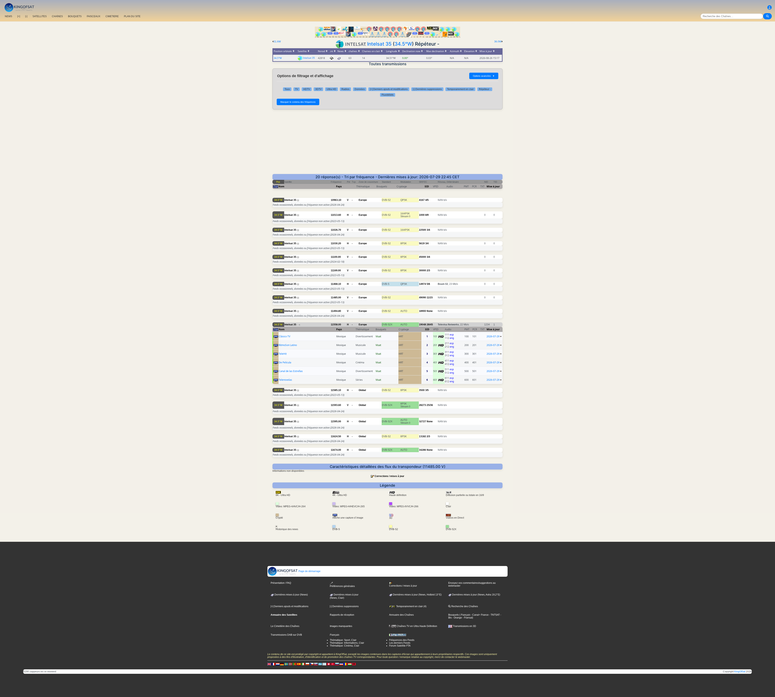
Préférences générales (342, 586)
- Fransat (467, 617)
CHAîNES (57, 16)
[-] (26, 16)
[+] (18, 16)
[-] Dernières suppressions (427, 89)
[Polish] (307, 664)
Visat (378, 336)
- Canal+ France (479, 614)
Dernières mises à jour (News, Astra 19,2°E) (475, 594)
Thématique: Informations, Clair (347, 642)
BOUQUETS (75, 16)
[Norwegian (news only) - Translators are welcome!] (290, 664)
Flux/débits (388, 94)
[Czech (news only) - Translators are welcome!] (311, 664)
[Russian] (337, 664)
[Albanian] (354, 664)
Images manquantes (341, 626)
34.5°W (403, 44)
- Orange (457, 617)
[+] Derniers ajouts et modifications (389, 89)
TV (296, 89)
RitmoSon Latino (288, 345)
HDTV (306, 89)
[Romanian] (345, 664)
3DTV (318, 89)
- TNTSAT (494, 614)
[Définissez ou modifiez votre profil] (769, 7)
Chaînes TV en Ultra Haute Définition (416, 626)
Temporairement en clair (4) (411, 606)
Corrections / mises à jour (389, 476)
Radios (345, 89)
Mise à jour (493, 186)
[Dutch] (278, 664)
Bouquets (453, 614)
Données (360, 89)
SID (427, 186)
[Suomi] (324, 664)
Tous (287, 89)
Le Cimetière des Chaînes (285, 626)
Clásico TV (284, 336)
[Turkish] (333, 664)
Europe (363, 200)
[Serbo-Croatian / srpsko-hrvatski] (341, 664)
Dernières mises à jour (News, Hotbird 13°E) (417, 594)
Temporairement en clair (460, 89)
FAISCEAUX (93, 16)
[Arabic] (328, 664)
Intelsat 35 (379, 44)
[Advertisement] (387, 143)
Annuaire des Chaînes (401, 614)
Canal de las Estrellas (291, 371)
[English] (269, 664)
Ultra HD (331, 89)
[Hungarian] (350, 664)
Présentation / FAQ (281, 583)
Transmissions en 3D (464, 626)
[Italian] (303, 664)
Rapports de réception (342, 614)
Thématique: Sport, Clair (343, 640)
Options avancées (484, 76)
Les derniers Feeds (399, 642)
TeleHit (283, 353)
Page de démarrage (309, 571)
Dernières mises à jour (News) (291, 594)
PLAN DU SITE (132, 16)
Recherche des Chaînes (464, 606)
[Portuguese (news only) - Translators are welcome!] (294, 664)
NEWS (8, 16)
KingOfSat (739, 671)
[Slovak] (316, 664)
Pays (339, 186)
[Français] (273, 664)
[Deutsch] (282, 664)
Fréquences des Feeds (401, 640)
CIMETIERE (112, 16)
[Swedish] (286, 664)
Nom (281, 186)
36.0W (497, 41)
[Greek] (320, 664)
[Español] (299, 664)
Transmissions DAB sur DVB (286, 634)
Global (362, 390)
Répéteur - (485, 89)
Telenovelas (285, 380)
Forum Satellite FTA (400, 645)
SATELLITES (39, 16)
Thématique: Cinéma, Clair (344, 645)
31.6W (277, 41)
